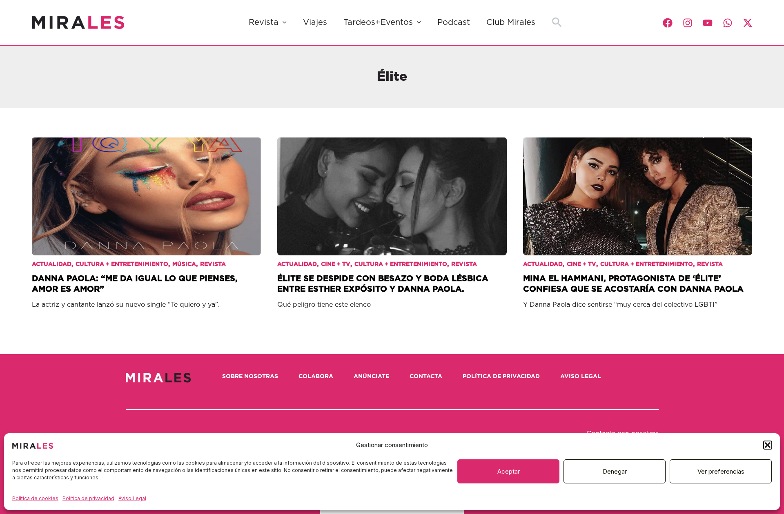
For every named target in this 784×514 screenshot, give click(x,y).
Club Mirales (510, 22)
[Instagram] (688, 23)
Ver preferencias (720, 471)
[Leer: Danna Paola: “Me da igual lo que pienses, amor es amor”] (146, 190)
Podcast (453, 22)
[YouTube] (708, 23)
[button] (768, 445)
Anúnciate (371, 376)
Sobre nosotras (250, 376)
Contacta (426, 376)
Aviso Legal (132, 498)
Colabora (315, 376)
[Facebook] (668, 23)
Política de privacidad (88, 498)
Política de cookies (35, 498)
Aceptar (508, 471)
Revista (263, 22)
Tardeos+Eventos (378, 22)
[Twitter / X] (748, 23)
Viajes (315, 22)
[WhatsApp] (728, 23)
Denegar (615, 471)
